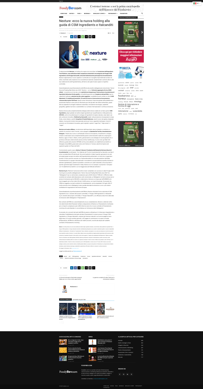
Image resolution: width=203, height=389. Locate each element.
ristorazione (85, 258)
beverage (131, 85)
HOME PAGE (63, 13)
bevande (126, 85)
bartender (121, 85)
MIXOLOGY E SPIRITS (99, 13)
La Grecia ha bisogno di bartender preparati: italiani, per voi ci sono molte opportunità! (70, 278)
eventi (141, 90)
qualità (132, 108)
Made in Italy (139, 99)
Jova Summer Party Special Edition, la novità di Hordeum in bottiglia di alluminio (106, 349)
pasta (123, 108)
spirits (120, 114)
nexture (61, 258)
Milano (131, 101)
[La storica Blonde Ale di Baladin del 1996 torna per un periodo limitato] (92, 358)
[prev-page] (60, 322)
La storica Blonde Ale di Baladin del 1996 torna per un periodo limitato (106, 358)
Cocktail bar (127, 90)
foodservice (83, 256)
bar (141, 82)
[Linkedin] (71, 36)
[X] (79, 36)
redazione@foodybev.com (100, 378)
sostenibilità (137, 111)
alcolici (127, 82)
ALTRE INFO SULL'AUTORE (79, 299)
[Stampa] (90, 36)
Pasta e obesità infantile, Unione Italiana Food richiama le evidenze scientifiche (76, 349)
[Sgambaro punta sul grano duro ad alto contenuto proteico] (105, 309)
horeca (88, 256)
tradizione (125, 114)
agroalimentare (121, 82)
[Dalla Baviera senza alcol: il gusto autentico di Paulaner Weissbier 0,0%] (92, 342)
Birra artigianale (121, 88)
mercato (110, 256)
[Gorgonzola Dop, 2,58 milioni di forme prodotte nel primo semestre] (63, 358)
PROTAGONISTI (112, 13)
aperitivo (132, 82)
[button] (142, 13)
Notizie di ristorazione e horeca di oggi (73, 258)
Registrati (61, 1)
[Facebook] (75, 36)
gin (135, 96)
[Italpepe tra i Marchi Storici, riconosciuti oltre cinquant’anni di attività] (67, 309)
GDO (132, 96)
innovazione (130, 99)
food (131, 93)
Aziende (61, 17)
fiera (128, 93)
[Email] (86, 36)
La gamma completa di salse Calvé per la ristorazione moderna (103, 278)
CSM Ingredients (75, 256)
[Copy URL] (93, 36)
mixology (137, 101)
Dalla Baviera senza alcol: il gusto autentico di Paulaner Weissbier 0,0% (105, 341)
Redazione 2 (63, 33)
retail (136, 108)
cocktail (121, 90)
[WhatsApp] (82, 36)
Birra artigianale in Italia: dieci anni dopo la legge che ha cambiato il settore (75, 341)
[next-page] (63, 322)
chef (69, 256)
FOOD (78, 13)
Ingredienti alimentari (96, 256)
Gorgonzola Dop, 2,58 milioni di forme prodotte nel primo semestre (76, 358)
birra (136, 85)
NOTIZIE (71, 13)
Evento (119, 93)
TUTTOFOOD (131, 114)
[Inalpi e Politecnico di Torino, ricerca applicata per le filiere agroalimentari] (86, 309)
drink (137, 90)
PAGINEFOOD (123, 13)
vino (136, 114)
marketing (120, 101)
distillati (133, 90)
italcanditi (105, 256)
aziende (65, 256)
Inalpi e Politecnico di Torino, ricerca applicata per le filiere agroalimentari (85, 318)
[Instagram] (123, 374)
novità (119, 108)
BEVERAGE (87, 13)
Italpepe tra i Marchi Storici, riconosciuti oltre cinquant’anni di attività (67, 318)
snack (130, 111)
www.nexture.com (75, 248)
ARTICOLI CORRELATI (65, 299)
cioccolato (136, 88)
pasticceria (127, 108)
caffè (127, 88)
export (124, 93)
